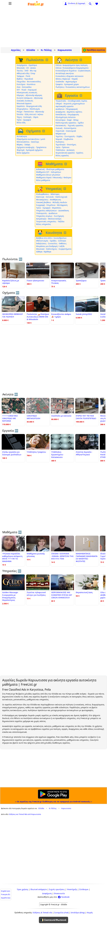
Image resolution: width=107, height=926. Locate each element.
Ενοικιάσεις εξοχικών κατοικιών (70, 76)
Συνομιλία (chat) (61, 912)
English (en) (5, 891)
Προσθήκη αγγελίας (95, 50)
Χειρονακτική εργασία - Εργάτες (69, 152)
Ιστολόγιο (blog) (78, 912)
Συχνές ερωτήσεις (57, 889)
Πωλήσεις (60, 142)
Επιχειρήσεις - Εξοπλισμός (28, 109)
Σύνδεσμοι (83, 889)
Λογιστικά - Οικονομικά (66, 131)
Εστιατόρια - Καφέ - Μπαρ (67, 120)
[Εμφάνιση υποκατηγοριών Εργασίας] (81, 95)
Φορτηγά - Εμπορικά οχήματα (30, 150)
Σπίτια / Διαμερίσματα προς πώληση (72, 65)
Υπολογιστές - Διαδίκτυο (46, 213)
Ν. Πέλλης (46, 50)
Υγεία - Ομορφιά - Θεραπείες (48, 208)
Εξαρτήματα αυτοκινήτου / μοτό (31, 139)
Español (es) (5, 898)
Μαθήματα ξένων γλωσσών (48, 174)
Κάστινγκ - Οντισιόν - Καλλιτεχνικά (51, 197)
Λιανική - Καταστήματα (66, 128)
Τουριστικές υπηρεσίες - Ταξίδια (50, 221)
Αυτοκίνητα (22, 136)
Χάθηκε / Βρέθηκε (43, 251)
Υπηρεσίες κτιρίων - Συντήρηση (50, 216)
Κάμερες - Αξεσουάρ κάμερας (29, 95)
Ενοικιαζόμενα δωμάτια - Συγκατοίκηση (73, 70)
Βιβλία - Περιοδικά (25, 79)
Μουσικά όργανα (24, 103)
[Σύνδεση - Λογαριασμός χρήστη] (65, 3)
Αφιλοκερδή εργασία (64, 106)
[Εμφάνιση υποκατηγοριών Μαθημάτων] (66, 164)
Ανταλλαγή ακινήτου (65, 73)
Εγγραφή (81, 3)
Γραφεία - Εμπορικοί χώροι (67, 84)
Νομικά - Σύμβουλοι (64, 139)
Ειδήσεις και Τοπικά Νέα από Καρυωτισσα (25, 814)
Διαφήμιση (47, 893)
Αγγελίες (16, 50)
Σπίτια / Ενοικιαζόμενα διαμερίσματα (72, 68)
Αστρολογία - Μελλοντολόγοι (48, 218)
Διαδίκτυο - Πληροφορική (67, 109)
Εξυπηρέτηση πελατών (66, 117)
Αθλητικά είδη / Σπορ (26, 73)
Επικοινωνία (59, 893)
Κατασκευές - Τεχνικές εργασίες (69, 125)
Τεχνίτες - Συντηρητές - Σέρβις (69, 136)
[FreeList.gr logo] (36, 3)
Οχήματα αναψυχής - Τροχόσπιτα (31, 147)
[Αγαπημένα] (96, 3)
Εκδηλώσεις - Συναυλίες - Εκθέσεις (51, 243)
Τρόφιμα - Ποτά (23, 76)
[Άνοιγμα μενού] (10, 3)
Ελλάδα (30, 50)
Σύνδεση (71, 3)
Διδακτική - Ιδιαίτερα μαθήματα (50, 169)
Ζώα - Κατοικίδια (24, 87)
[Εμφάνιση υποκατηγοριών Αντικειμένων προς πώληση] (47, 59)
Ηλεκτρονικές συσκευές (27, 92)
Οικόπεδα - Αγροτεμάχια (66, 81)
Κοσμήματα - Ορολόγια (27, 65)
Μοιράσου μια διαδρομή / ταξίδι (50, 246)
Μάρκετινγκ (61, 133)
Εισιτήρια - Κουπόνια (26, 84)
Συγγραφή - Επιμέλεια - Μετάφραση (52, 205)
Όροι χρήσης (22, 889)
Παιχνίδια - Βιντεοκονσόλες (29, 81)
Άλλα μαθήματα (43, 180)
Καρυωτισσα (65, 50)
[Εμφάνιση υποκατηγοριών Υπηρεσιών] (65, 188)
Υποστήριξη (72, 889)
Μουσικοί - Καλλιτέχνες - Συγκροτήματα (53, 249)
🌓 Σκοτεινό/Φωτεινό (53, 919)
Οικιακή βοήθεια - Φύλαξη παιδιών (51, 202)
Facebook (65, 897)
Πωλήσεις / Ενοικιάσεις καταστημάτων (73, 87)
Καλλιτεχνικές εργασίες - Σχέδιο (70, 122)
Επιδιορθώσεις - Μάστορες (48, 194)
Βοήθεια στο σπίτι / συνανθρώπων (51, 238)
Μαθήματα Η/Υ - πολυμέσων (48, 172)
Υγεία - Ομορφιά (24, 120)
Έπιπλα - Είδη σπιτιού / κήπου (30, 114)
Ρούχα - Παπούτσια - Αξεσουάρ (30, 111)
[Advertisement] (53, 27)
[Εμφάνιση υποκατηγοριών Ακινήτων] (81, 59)
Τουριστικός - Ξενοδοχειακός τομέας (71, 101)
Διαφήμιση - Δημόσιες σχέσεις (69, 111)
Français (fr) (5, 894)
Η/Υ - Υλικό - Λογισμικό (27, 90)
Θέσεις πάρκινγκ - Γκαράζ (67, 79)
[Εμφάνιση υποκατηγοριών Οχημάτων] (43, 131)
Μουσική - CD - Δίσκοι (26, 68)
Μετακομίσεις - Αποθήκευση (48, 199)
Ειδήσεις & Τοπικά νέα (42, 912)
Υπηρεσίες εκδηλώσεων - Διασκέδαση (52, 210)
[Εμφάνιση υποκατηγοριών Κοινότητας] (65, 232)
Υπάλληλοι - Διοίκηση (65, 150)
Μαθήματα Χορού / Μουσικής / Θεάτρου (53, 177)
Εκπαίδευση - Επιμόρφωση (67, 114)
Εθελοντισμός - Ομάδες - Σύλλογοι (51, 240)
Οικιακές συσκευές (25, 100)
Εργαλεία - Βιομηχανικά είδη (29, 106)
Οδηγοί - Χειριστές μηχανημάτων (70, 103)
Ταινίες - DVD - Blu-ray (26, 70)
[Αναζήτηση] (90, 3)
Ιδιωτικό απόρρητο (38, 889)
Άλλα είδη (21, 122)
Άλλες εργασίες (62, 155)
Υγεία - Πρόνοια (62, 147)
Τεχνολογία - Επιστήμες (66, 144)
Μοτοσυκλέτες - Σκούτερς (28, 142)
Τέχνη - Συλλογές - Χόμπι (27, 117)
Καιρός (90, 912)
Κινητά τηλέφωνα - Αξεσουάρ (30, 98)
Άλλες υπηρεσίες (43, 224)
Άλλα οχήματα (23, 152)
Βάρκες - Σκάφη (23, 144)
